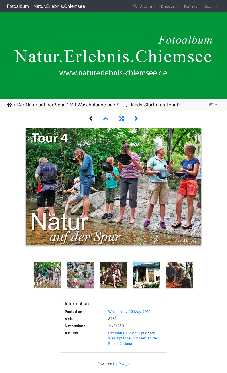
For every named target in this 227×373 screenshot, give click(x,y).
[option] (47, 275)
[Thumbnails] (106, 118)
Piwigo (124, 363)
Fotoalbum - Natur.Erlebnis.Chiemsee (46, 6)
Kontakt (190, 6)
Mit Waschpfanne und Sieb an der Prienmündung (97, 104)
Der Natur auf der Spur (41, 104)
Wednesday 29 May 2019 (129, 311)
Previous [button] (27, 276)
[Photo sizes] (213, 104)
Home (9, 104)
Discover (168, 6)
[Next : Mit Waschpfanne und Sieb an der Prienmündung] (136, 118)
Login (210, 6)
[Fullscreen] (121, 118)
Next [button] (199, 276)
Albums (146, 6)
